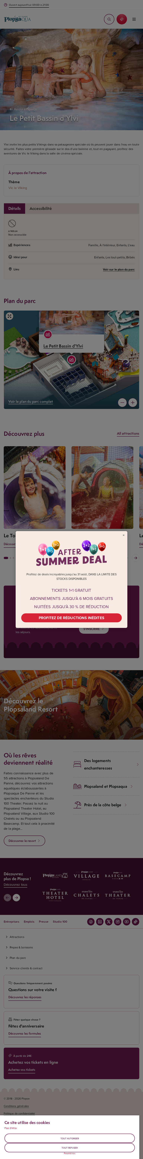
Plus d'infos (10, 1128)
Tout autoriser (70, 1138)
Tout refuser (70, 1147)
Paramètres (70, 1153)
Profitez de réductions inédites (71, 617)
